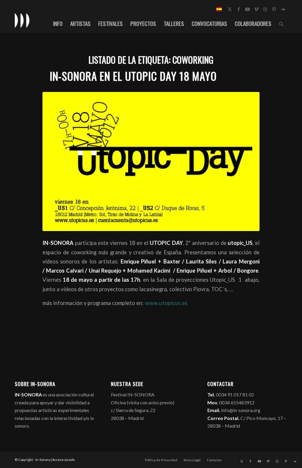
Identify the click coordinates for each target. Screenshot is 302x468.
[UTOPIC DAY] (151, 161)
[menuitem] (57, 23)
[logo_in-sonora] (22, 20)
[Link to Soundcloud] (282, 9)
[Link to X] (229, 9)
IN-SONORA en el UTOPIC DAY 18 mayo (133, 76)
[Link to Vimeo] (256, 9)
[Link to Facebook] (238, 9)
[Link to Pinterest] (274, 9)
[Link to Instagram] (265, 9)
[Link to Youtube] (247, 9)
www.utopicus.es (166, 303)
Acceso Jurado (63, 460)
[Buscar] (281, 23)
